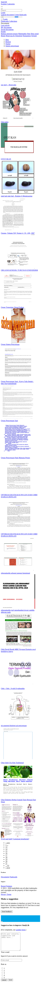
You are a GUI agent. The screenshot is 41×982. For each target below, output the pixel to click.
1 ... (6, 845)
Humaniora (27, 36)
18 (6, 857)
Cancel (4, 980)
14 (6, 849)
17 (6, 855)
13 (6, 847)
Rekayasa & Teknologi (14, 36)
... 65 (7, 866)
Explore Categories (8, 4)
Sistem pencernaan (12, 46)
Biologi (8, 42)
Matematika (22, 34)
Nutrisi (7, 44)
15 (6, 851)
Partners (9, 886)
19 (6, 859)
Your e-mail (5, 952)
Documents (5, 877)
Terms (9, 894)
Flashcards (5, 21)
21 (6, 864)
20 (6, 861)
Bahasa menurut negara (9, 34)
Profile (3, 32)
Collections (13, 21)
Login (3, 13)
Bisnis (3, 36)
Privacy (4, 894)
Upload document (7, 15)
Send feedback (7, 911)
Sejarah (34, 36)
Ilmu (28, 34)
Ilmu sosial (35, 34)
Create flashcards (20, 15)
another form (21, 930)
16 (6, 853)
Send (10, 980)
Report (3, 886)
